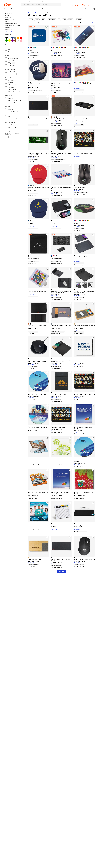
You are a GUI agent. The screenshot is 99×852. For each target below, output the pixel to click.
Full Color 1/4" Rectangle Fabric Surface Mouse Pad (38, 493)
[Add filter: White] (9, 38)
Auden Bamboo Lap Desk (34, 559)
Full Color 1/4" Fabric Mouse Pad (59, 427)
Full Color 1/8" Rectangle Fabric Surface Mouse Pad (84, 493)
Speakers (7, 21)
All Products (31, 12)
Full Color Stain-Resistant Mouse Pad (60, 84)
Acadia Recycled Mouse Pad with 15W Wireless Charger (60, 222)
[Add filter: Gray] (15, 38)
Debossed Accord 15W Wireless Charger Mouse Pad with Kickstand (84, 292)
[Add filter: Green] (6, 40)
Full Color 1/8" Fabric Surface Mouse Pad (84, 153)
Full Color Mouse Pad (56, 49)
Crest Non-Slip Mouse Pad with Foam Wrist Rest (37, 222)
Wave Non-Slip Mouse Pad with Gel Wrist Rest (38, 188)
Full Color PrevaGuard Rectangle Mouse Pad (61, 188)
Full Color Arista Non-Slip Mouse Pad (37, 291)
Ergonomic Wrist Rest (56, 257)
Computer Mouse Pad (33, 49)
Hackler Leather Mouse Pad (58, 118)
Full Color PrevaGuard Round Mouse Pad (84, 222)
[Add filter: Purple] (12, 40)
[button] (89, 5)
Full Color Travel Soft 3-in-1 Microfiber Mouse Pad (83, 84)
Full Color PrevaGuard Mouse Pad (36, 525)
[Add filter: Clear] (18, 40)
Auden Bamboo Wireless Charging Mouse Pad (84, 326)
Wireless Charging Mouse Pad (58, 394)
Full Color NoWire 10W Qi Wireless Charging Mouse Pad (82, 119)
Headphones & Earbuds (11, 23)
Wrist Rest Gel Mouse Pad (34, 84)
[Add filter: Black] (6, 38)
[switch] (8, 137)
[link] (8, 4)
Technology (38, 12)
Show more (8, 31)
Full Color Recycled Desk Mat (81, 49)
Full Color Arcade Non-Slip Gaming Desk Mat (38, 119)
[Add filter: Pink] (21, 40)
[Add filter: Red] (21, 38)
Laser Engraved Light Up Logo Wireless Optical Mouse (61, 154)
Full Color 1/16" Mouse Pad (57, 460)
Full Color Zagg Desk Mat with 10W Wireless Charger (82, 525)
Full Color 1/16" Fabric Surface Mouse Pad (84, 394)
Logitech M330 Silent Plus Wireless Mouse (84, 559)
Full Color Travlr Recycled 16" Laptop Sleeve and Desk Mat (37, 326)
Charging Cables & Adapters (12, 25)
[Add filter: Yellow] (9, 40)
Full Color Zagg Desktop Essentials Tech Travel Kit (61, 326)
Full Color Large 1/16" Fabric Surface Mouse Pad (83, 428)
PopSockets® (8, 27)
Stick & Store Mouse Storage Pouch (37, 257)
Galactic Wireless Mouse (80, 187)
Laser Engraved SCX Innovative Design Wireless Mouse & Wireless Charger (38, 360)
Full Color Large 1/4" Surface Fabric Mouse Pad (60, 493)
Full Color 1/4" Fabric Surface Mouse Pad (38, 460)
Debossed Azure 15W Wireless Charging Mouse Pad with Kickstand (61, 292)
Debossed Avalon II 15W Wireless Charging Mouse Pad (82, 257)
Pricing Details (31, 53)
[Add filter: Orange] (18, 38)
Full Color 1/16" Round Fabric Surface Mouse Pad (37, 428)
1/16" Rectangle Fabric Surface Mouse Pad (83, 360)
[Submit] (22, 4)
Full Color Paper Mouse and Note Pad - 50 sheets (61, 525)
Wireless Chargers (9, 19)
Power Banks (8, 17)
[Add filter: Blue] (12, 38)
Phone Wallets (9, 29)
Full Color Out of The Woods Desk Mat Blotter (60, 560)
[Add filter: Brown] (15, 40)
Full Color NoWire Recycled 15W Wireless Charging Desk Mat (38, 154)
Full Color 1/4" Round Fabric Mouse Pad (38, 394)
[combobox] (41, 4)
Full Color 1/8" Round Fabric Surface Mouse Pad (83, 460)
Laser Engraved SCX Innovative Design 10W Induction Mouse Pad (61, 360)
